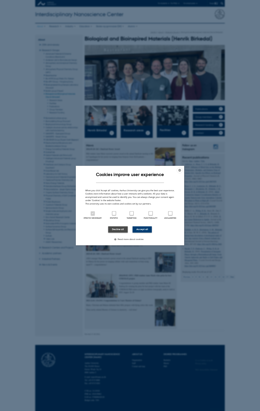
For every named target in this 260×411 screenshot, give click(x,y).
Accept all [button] (142, 229)
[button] (130, 239)
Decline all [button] (118, 229)
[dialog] (130, 205)
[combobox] (179, 170)
